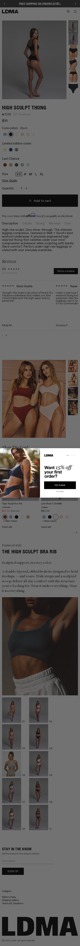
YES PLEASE (60, 485)
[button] (60, 467)
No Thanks (60, 491)
